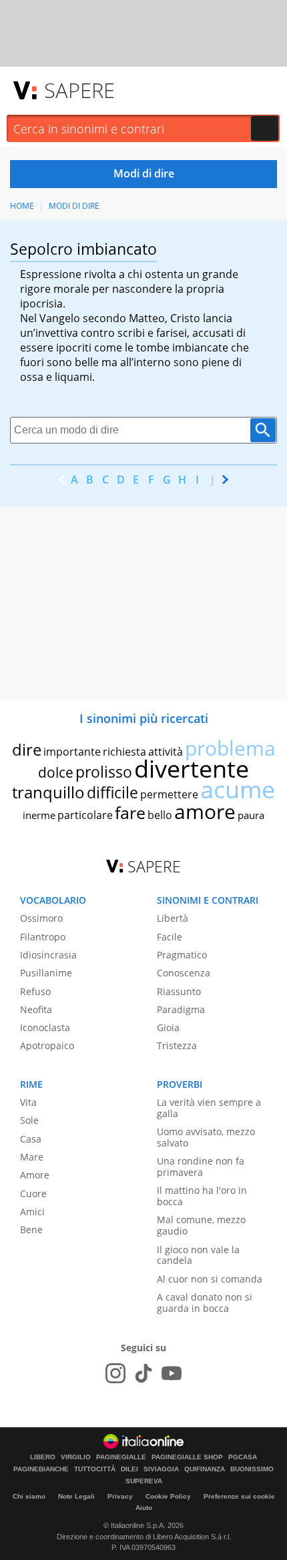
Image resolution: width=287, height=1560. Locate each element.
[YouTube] (172, 1373)
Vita (28, 1102)
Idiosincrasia (48, 954)
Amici (32, 1211)
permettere (169, 794)
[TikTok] (143, 1373)
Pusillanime (46, 972)
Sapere (79, 90)
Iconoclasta (45, 1027)
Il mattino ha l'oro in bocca (202, 1196)
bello (160, 815)
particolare (85, 815)
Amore (34, 1174)
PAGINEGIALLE (121, 1457)
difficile (112, 792)
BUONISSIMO (252, 1469)
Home (22, 205)
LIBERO (42, 1457)
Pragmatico (182, 954)
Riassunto (179, 991)
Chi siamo (29, 1496)
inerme (39, 815)
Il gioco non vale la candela (198, 1255)
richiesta (124, 751)
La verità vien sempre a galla (209, 1108)
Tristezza (177, 1045)
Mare (31, 1156)
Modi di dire (74, 205)
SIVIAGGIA (161, 1469)
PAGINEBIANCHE (41, 1469)
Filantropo (42, 936)
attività (165, 751)
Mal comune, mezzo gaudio (201, 1225)
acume (237, 789)
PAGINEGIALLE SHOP (187, 1457)
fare (130, 812)
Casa (30, 1138)
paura (251, 815)
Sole (29, 1120)
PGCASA (242, 1457)
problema (230, 748)
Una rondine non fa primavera (200, 1166)
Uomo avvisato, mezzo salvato (206, 1137)
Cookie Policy (168, 1496)
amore (205, 811)
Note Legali (76, 1496)
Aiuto (143, 1507)
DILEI (129, 1469)
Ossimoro (41, 918)
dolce (55, 772)
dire (26, 749)
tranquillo (48, 792)
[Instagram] (115, 1373)
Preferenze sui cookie (239, 1496)
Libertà (172, 918)
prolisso (103, 771)
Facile (169, 936)
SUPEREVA (143, 1481)
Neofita (36, 1009)
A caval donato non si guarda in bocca (204, 1303)
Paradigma (181, 1009)
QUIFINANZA (204, 1469)
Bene (31, 1229)
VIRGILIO (76, 1457)
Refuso (35, 991)
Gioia (168, 1027)
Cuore (33, 1193)
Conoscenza (183, 972)
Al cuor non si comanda (209, 1279)
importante (72, 751)
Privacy (120, 1496)
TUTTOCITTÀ (94, 1469)
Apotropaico (47, 1045)
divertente (191, 768)
